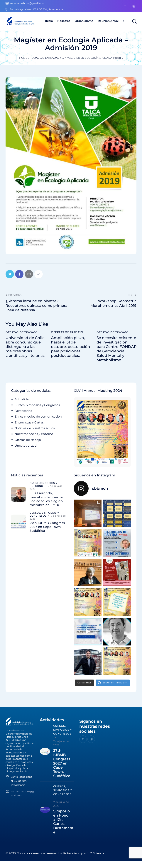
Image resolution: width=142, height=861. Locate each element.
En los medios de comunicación (38, 416)
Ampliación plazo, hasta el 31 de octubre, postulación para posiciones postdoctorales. (70, 347)
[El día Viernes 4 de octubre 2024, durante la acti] (117, 543)
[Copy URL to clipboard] (38, 274)
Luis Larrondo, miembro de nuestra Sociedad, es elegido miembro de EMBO (46, 499)
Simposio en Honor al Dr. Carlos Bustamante (63, 821)
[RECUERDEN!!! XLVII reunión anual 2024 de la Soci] (88, 602)
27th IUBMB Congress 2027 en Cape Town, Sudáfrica (47, 527)
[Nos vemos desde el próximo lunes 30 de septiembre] (88, 543)
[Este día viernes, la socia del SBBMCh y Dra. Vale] (117, 572)
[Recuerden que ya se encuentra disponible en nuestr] (88, 631)
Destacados (23, 411)
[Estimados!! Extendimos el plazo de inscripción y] (117, 602)
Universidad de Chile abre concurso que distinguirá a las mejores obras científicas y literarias (25, 347)
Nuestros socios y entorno (34, 434)
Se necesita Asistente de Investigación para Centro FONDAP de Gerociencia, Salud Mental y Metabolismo (116, 349)
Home (23, 57)
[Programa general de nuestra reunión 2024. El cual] (117, 513)
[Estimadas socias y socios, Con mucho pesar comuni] (88, 572)
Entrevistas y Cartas (29, 422)
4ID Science (95, 853)
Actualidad (23, 399)
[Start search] (134, 21)
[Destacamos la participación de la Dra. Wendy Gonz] (88, 513)
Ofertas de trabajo (22, 332)
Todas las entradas (44, 57)
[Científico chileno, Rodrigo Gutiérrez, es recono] (88, 661)
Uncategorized (26, 445)
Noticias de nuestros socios (35, 428)
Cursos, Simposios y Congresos (37, 405)
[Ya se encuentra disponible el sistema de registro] (117, 661)
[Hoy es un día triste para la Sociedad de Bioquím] (117, 631)
